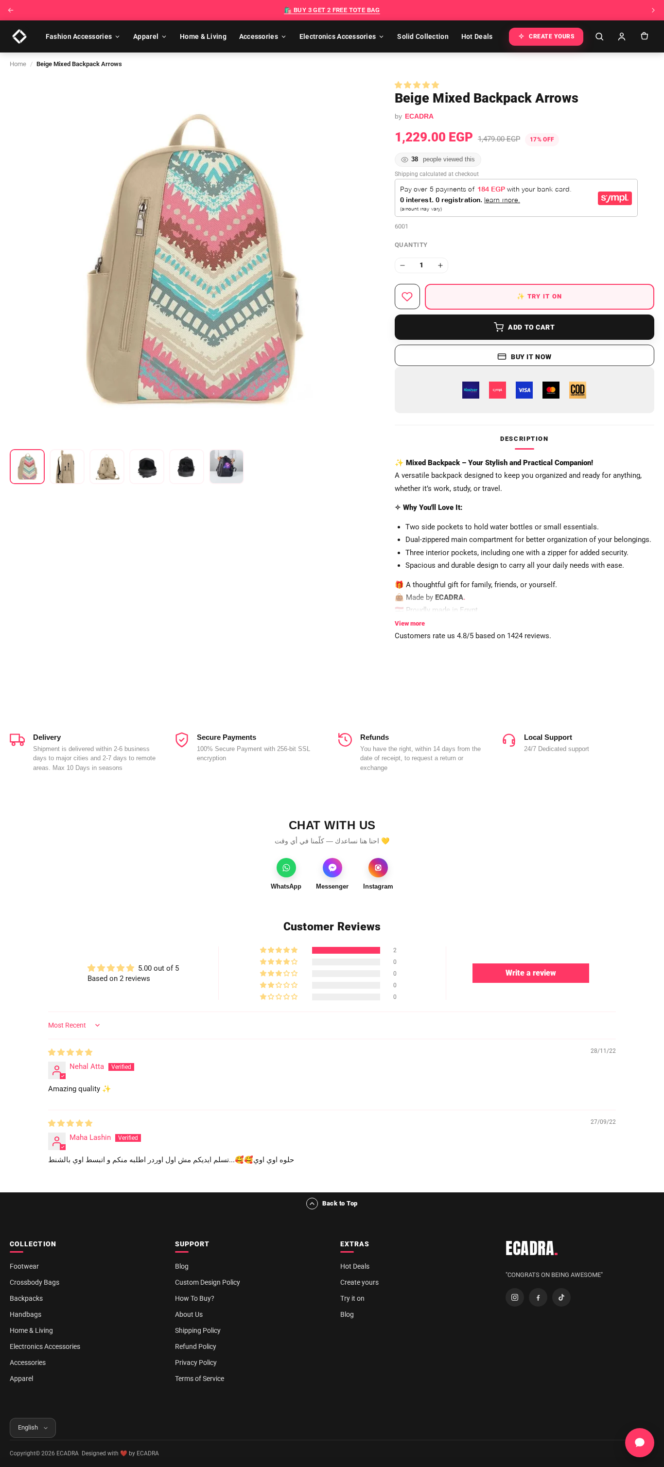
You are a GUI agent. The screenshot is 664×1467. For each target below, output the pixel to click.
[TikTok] (561, 1297)
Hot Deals (477, 36)
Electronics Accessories (337, 36)
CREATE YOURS (552, 36)
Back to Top (340, 1203)
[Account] (622, 36)
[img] (70, 1052)
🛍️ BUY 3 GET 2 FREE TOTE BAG (332, 10)
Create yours (359, 1282)
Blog (182, 1266)
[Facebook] (538, 1297)
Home (18, 64)
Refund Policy (195, 1346)
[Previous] (10, 10)
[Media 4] (146, 466)
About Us (189, 1314)
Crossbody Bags (34, 1282)
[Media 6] (226, 466)
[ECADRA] (19, 36)
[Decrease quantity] (402, 265)
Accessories (258, 36)
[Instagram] (515, 1297)
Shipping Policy (198, 1330)
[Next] (653, 10)
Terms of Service (199, 1378)
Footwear (24, 1266)
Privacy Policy (196, 1362)
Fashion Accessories (79, 36)
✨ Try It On (539, 296)
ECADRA (532, 1248)
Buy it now (531, 357)
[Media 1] (27, 466)
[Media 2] (67, 466)
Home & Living (203, 36)
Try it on (352, 1298)
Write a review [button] (531, 973)
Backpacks (26, 1298)
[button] (417, 85)
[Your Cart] (644, 36)
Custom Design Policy (207, 1282)
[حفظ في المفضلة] (407, 296)
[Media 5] (186, 466)
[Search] (599, 36)
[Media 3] (106, 466)
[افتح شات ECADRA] (639, 1442)
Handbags (25, 1314)
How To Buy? (194, 1298)
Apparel (145, 36)
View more (410, 623)
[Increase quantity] (440, 265)
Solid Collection (422, 36)
